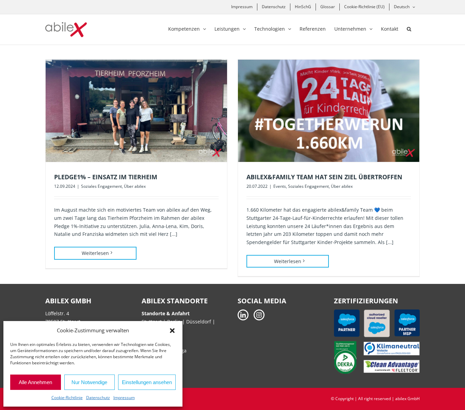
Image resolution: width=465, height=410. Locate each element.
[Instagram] (259, 314)
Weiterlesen (95, 253)
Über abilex (135, 186)
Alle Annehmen (35, 382)
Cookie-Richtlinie (67, 397)
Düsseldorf (199, 321)
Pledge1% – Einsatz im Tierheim (105, 177)
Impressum (124, 397)
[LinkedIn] (243, 314)
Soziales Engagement (101, 186)
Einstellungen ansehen (147, 382)
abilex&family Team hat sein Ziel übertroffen (324, 177)
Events (279, 186)
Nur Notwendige (89, 382)
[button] (172, 330)
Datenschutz (98, 397)
